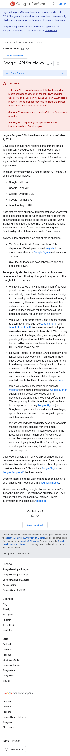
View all (6, 680)
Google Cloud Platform (14, 717)
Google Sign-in (42, 252)
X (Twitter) (8, 625)
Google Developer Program (16, 569)
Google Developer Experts (16, 579)
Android (7, 644)
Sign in (62, 4)
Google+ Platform (30, 4)
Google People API (20, 327)
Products (17, 42)
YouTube (7, 630)
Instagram (8, 614)
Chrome (7, 649)
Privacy (16, 740)
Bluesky (7, 609)
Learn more (61, 20)
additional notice (50, 482)
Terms (6, 740)
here (60, 380)
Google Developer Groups (15, 574)
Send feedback (15, 55)
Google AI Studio (11, 660)
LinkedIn (7, 620)
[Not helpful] (27, 48)
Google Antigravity (12, 665)
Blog (5, 604)
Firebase (7, 654)
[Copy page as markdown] (58, 63)
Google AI (7, 722)
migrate (50, 248)
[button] (35, 73)
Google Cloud (9, 670)
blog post (41, 500)
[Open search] (54, 4)
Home (5, 42)
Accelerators (9, 585)
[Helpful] (22, 48)
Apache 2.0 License (29, 541)
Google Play (9, 675)
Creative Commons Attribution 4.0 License (25, 538)
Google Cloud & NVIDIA (14, 590)
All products (9, 727)
